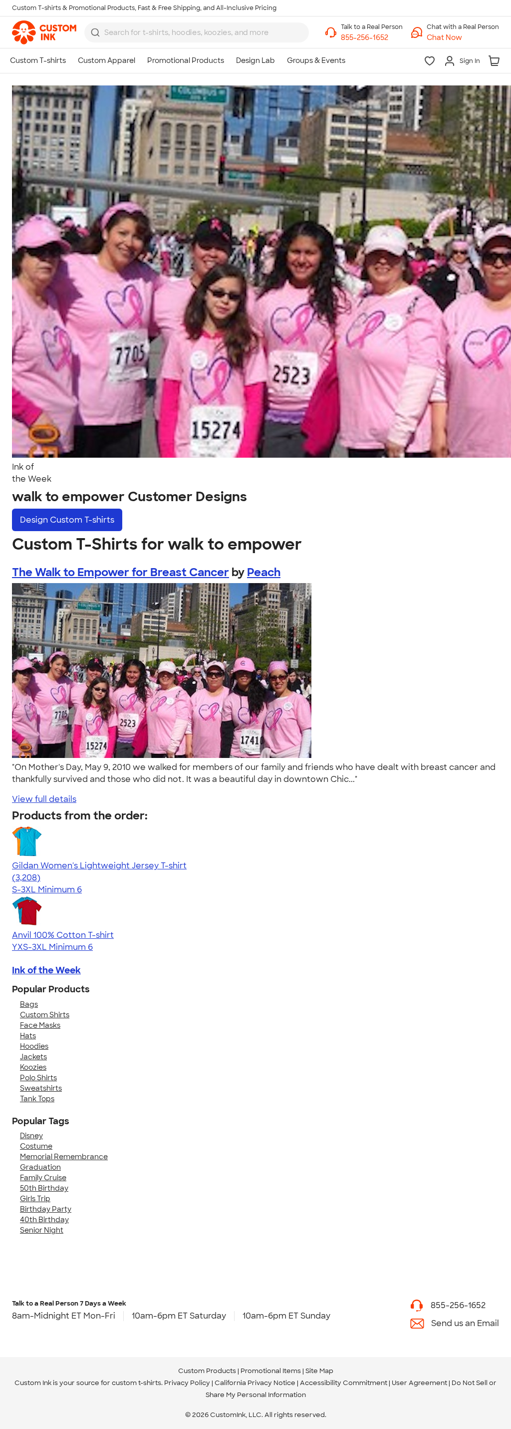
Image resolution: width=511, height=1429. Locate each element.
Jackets (33, 1056)
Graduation (40, 1167)
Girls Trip (35, 1198)
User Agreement (419, 1383)
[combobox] (196, 32)
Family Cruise (43, 1177)
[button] (463, 37)
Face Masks (40, 1025)
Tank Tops (37, 1098)
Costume (36, 1146)
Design (67, 520)
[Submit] (95, 32)
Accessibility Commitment (343, 1383)
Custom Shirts (44, 1014)
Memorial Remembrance (64, 1156)
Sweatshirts (41, 1088)
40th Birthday (44, 1219)
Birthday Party (45, 1209)
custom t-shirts (136, 1383)
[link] (44, 32)
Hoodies (34, 1046)
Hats (28, 1035)
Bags (29, 1004)
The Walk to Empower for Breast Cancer (120, 572)
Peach (263, 572)
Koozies (33, 1067)
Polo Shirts (38, 1077)
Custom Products (207, 1371)
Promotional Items (271, 1371)
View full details (44, 799)
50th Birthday (44, 1188)
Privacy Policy (187, 1383)
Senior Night (41, 1230)
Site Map (319, 1371)
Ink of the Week (46, 970)
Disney (31, 1135)
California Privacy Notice (255, 1383)
